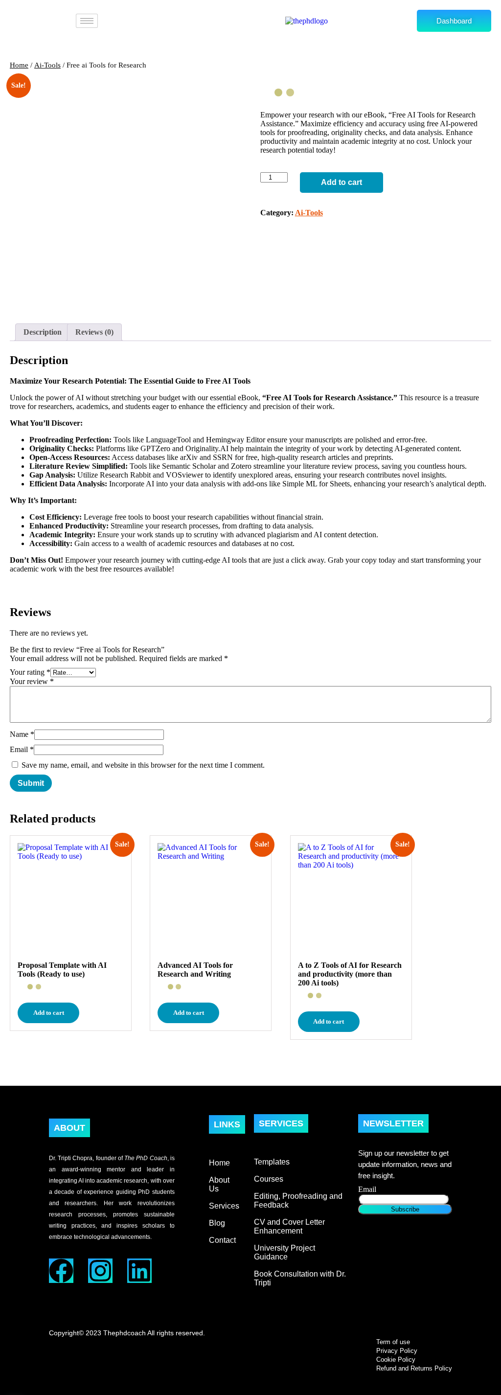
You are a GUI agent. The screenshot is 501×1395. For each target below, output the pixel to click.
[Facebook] (61, 1270)
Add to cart (341, 182)
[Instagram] (100, 1270)
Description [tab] (42, 332)
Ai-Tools (47, 65)
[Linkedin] (139, 1270)
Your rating (30, 672)
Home (19, 65)
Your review (32, 681)
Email (22, 749)
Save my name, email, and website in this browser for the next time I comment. (143, 765)
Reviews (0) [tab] (94, 332)
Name (22, 734)
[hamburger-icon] (87, 21)
